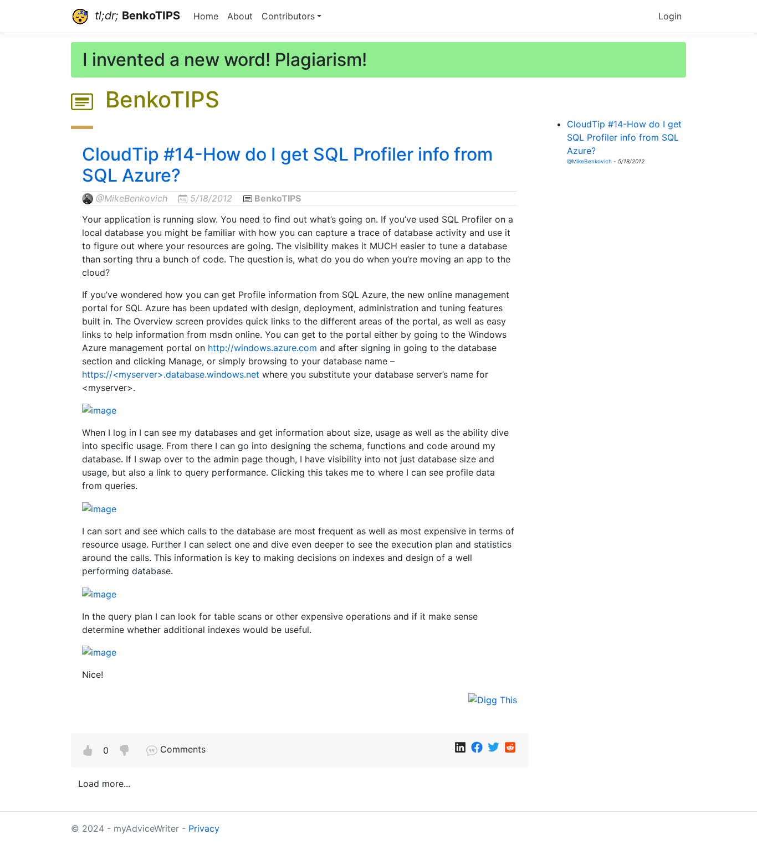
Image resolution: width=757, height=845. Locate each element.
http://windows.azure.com (262, 347)
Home (205, 16)
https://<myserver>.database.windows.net (170, 374)
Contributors (288, 16)
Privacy (203, 828)
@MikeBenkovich (131, 198)
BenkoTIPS (277, 198)
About (240, 16)
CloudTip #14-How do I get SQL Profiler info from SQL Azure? (287, 164)
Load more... (104, 783)
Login (670, 16)
